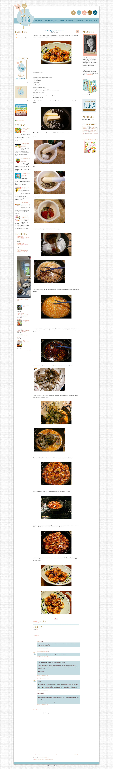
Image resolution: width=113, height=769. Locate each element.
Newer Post (37, 754)
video (83, 133)
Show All (29, 350)
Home (57, 754)
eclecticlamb (19, 254)
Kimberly (39, 641)
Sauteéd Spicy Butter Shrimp (54, 31)
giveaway (84, 128)
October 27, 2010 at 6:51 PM (42, 704)
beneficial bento (20, 243)
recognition (92, 131)
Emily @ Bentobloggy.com (42, 651)
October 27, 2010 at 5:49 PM (42, 690)
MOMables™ (20, 249)
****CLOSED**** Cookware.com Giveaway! (25, 160)
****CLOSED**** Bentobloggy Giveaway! (25, 175)
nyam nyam (96, 133)
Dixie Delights (20, 236)
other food (93, 130)
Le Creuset (93, 128)
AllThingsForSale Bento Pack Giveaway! (25, 145)
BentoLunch (19, 319)
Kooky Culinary (20, 313)
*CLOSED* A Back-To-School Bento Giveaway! (25, 130)
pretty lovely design (63, 765)
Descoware (84, 131)
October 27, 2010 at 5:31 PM (42, 675)
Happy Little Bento (21, 340)
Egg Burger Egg (26, 341)
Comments (19, 37)
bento (84, 127)
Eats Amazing (20, 334)
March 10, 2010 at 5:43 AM (42, 648)
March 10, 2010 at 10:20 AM (42, 656)
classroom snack (89, 133)
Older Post (77, 754)
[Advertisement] (87, 179)
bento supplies (85, 130)
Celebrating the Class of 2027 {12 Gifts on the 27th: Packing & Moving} (23, 239)
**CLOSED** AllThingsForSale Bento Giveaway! (25, 218)
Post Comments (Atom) (43, 757)
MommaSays (19, 329)
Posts (18, 35)
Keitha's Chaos (20, 303)
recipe (37, 629)
